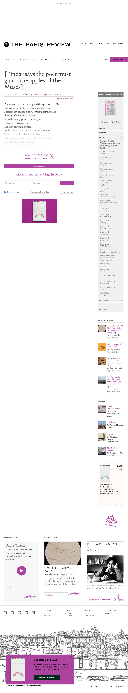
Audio (54, 59)
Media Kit (67, 613)
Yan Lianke (91, 550)
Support (47, 613)
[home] (37, 45)
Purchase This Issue (111, 122)
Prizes (87, 613)
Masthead (89, 610)
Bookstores (89, 615)
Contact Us (48, 615)
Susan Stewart (57, 94)
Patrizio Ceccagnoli (40, 94)
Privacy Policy (94, 686)
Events (84, 43)
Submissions (69, 615)
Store (114, 43)
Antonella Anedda (12, 94)
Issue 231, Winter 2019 (66, 98)
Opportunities (110, 610)
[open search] (106, 59)
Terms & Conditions (115, 686)
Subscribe (119, 59)
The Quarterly (26, 59)
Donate (92, 43)
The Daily (8, 59)
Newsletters (104, 43)
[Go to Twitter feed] (20, 611)
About (65, 59)
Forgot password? (67, 192)
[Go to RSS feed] (34, 611)
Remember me (13, 192)
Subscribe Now (47, 677)
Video (107, 613)
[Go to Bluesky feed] (27, 611)
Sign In (121, 43)
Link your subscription (39, 192)
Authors (43, 59)
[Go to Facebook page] (13, 611)
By (88, 547)
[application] (21, 583)
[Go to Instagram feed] (6, 611)
